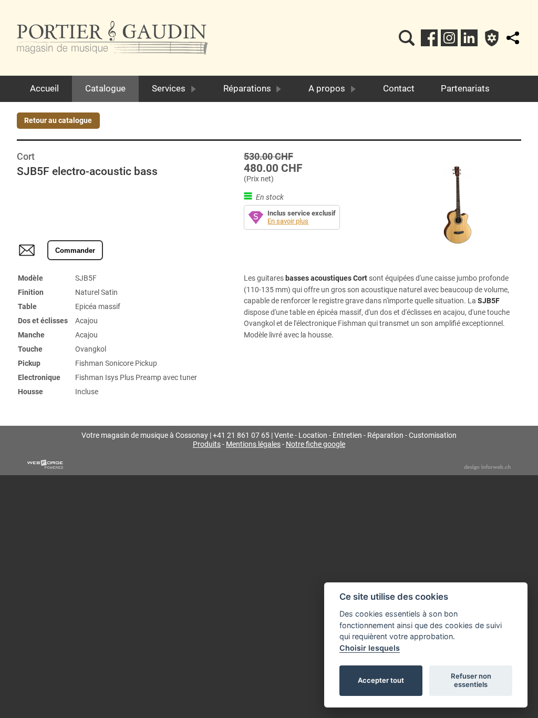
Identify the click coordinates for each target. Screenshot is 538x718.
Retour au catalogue (58, 120)
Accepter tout (381, 680)
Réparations (247, 88)
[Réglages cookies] (491, 37)
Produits (207, 444)
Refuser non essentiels (471, 680)
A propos (326, 88)
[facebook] (429, 37)
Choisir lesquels (369, 647)
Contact (399, 88)
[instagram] (449, 37)
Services (168, 88)
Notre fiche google (315, 444)
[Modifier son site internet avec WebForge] (45, 464)
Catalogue (105, 88)
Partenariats (465, 88)
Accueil (44, 88)
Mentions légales (253, 444)
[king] (406, 37)
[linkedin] (469, 37)
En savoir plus (287, 221)
